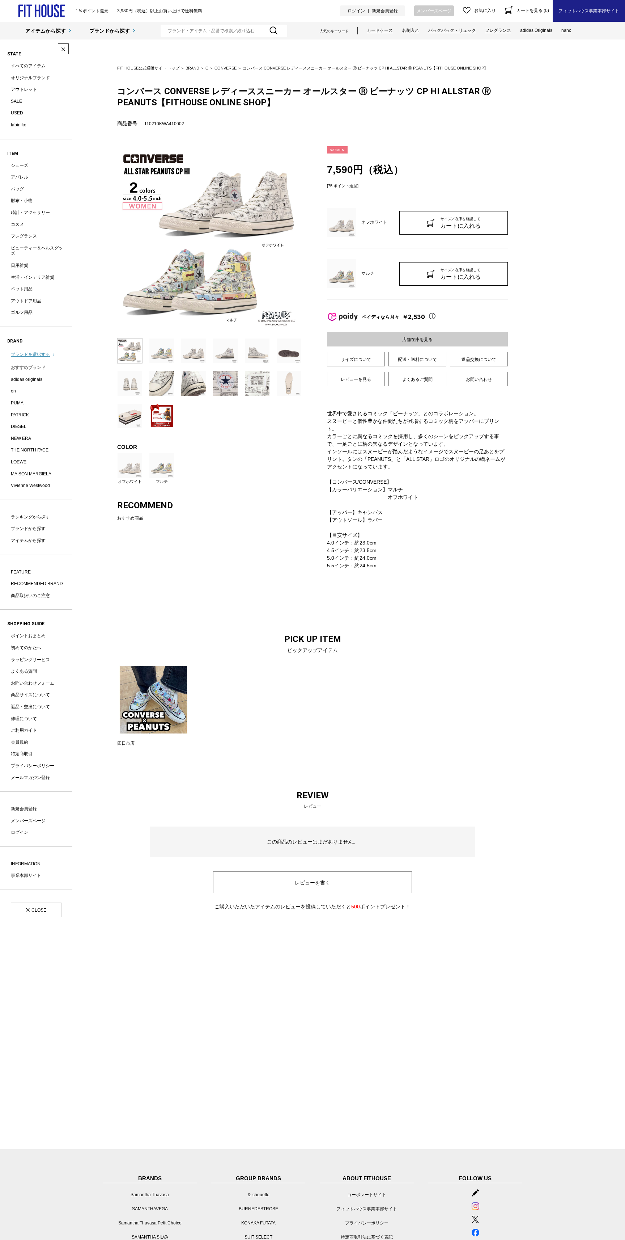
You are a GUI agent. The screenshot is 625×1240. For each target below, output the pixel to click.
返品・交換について (30, 706)
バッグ (17, 189)
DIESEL (18, 426)
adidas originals (26, 379)
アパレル (19, 177)
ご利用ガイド (24, 730)
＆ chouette (258, 1194)
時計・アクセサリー (30, 212)
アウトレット (24, 89)
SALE (16, 101)
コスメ (17, 224)
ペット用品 (22, 288)
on (13, 391)
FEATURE (21, 572)
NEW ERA (21, 438)
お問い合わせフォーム (32, 683)
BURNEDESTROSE (258, 1208)
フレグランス (498, 30)
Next (307, 238)
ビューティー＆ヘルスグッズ (37, 250)
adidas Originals (536, 30)
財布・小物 (22, 200)
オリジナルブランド (30, 77)
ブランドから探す (109, 31)
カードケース (380, 30)
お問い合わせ (479, 379)
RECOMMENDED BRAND (37, 583)
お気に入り (485, 10)
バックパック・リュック (452, 30)
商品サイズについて (30, 694)
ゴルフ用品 (22, 312)
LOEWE (18, 462)
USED (17, 112)
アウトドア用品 (26, 300)
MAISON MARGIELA (31, 473)
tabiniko (18, 124)
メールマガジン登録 (30, 777)
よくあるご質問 (417, 379)
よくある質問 (24, 671)
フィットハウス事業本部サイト (588, 10)
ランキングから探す (30, 517)
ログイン (356, 10)
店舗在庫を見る (417, 339)
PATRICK (20, 414)
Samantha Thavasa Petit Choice (150, 1223)
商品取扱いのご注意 (30, 595)
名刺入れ (410, 30)
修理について (24, 718)
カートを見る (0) (532, 10)
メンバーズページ (434, 10)
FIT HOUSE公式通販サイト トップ (148, 68)
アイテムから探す (45, 31)
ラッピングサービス (30, 659)
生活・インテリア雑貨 (32, 277)
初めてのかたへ (26, 647)
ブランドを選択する (30, 354)
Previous (111, 238)
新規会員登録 (385, 10)
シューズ (19, 165)
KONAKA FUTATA (258, 1223)
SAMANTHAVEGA (150, 1208)
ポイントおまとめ (28, 635)
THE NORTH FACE (29, 450)
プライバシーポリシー (32, 765)
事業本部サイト (26, 875)
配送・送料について (417, 359)
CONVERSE (225, 68)
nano (566, 30)
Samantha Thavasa (150, 1194)
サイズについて (356, 359)
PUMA (17, 402)
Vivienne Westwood (30, 485)
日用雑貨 (19, 265)
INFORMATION (26, 863)
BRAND (192, 68)
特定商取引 (22, 753)
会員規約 (19, 742)
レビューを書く (312, 883)
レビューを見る (356, 379)
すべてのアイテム (28, 65)
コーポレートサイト (366, 1194)
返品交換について (479, 359)
